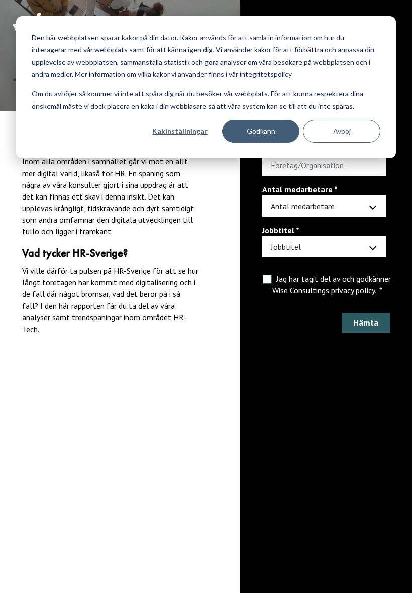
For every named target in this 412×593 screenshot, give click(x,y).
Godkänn (261, 131)
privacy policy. (353, 290)
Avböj (342, 131)
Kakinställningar (180, 131)
